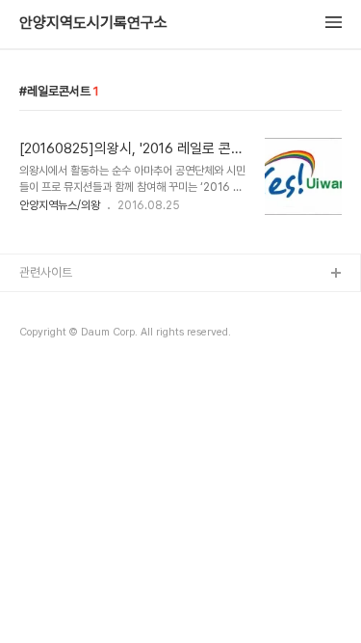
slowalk (42, 336)
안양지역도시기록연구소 (93, 23)
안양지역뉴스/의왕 (59, 205)
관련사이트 (45, 272)
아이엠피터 (46, 305)
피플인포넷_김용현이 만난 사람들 (100, 367)
